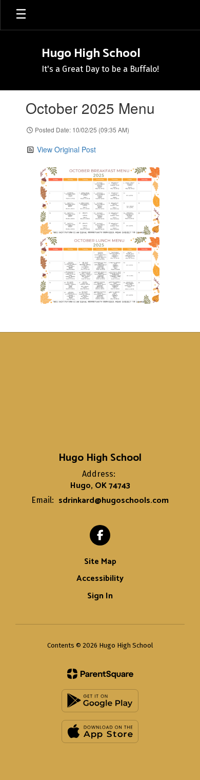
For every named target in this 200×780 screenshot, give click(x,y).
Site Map (100, 562)
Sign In (100, 596)
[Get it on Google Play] (100, 700)
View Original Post (66, 149)
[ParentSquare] (100, 673)
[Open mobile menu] (21, 15)
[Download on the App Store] (100, 731)
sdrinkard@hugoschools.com (113, 501)
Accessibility (100, 579)
